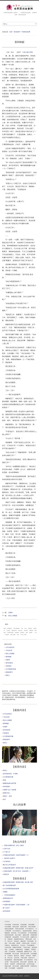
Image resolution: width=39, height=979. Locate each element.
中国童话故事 (25, 32)
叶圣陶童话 (9, 628)
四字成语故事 (16, 628)
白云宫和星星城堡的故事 (11, 889)
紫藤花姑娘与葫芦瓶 (9, 783)
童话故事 (17, 32)
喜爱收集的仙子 (8, 898)
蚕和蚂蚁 (8, 657)
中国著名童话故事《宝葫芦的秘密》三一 (16, 855)
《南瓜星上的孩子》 (9, 858)
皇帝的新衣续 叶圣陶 (10, 774)
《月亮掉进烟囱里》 (9, 895)
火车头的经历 (10, 647)
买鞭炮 (5, 892)
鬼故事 (30, 632)
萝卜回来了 (6, 908)
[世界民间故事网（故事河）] (19, 7)
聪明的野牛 (9, 672)
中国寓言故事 (10, 632)
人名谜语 (8, 630)
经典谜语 (30, 628)
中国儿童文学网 (27, 52)
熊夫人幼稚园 (12, 616)
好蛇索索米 (6, 901)
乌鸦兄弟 (6, 874)
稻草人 (8, 675)
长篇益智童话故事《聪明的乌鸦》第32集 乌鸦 (18, 882)
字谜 (22, 628)
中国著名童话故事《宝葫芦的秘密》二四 (16, 905)
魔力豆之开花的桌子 (9, 865)
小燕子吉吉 (6, 849)
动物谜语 (31, 630)
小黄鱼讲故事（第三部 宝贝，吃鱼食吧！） (17, 871)
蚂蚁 (5, 628)
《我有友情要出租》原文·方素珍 (13, 845)
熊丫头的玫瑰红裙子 (9, 885)
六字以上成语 (23, 634)
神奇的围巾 (6, 786)
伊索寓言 (22, 632)
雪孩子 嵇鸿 (7, 796)
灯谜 (25, 628)
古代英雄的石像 (11, 669)
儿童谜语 (26, 630)
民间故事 (17, 632)
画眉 (4, 780)
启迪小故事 (12, 634)
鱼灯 (4, 799)
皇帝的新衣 (9, 663)
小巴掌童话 (6, 861)
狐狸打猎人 (6, 793)
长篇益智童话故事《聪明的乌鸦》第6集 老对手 (18, 868)
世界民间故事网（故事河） (16, 976)
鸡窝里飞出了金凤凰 (9, 790)
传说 (18, 634)
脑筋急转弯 (14, 630)
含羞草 (10, 612)
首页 (10, 32)
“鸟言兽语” (9, 650)
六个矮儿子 (6, 852)
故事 (27, 632)
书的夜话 (8, 666)
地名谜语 (20, 630)
